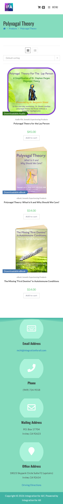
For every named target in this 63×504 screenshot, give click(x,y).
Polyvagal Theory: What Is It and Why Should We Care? (31, 202)
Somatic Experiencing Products (36, 119)
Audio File (19, 119)
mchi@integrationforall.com (31, 350)
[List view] (35, 50)
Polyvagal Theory (28, 28)
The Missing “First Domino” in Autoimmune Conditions (31, 281)
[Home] (4, 28)
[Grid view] (28, 50)
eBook (19, 198)
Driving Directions (31, 485)
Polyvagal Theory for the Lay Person (32, 123)
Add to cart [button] (31, 138)
